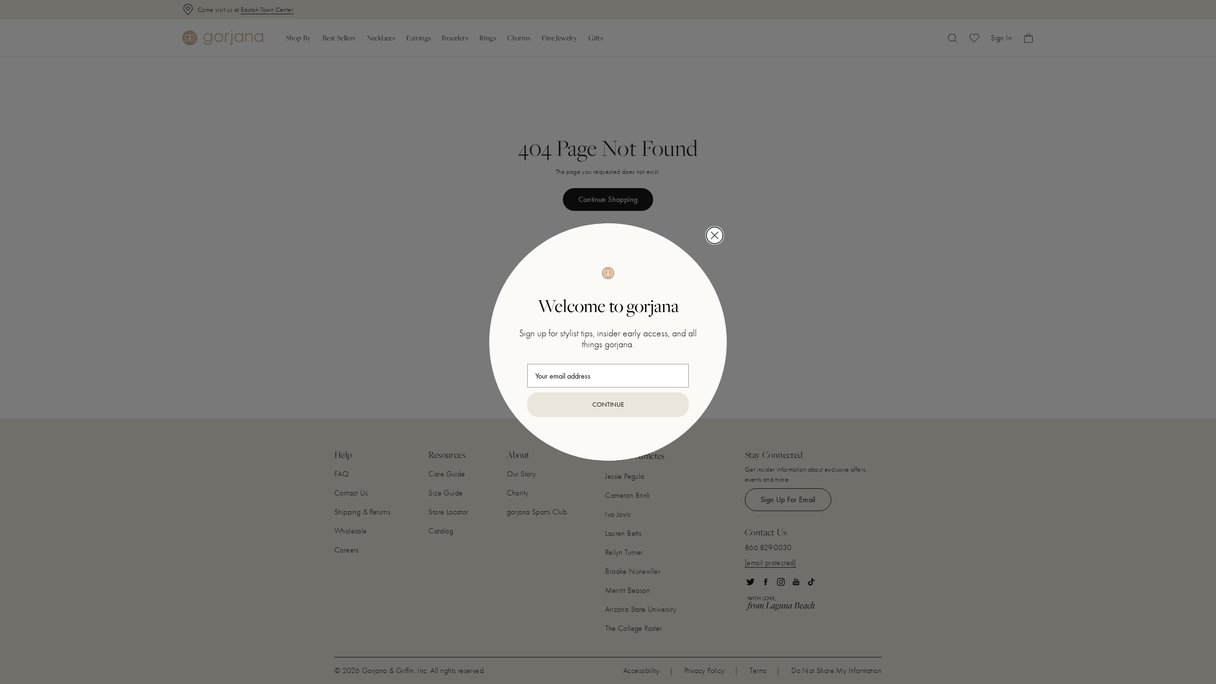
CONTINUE (608, 404)
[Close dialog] (714, 235)
